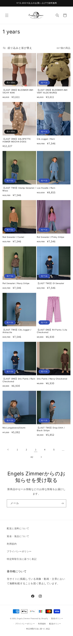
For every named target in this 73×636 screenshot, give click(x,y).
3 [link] (35, 449)
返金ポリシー (57, 618)
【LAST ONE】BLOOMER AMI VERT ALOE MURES (52, 91)
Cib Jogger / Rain (46, 139)
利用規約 (12, 543)
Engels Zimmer (23, 618)
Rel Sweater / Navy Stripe (16, 283)
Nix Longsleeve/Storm (14, 427)
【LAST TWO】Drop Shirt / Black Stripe (51, 429)
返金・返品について (18, 536)
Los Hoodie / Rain (46, 188)
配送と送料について (18, 528)
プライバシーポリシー (19, 551)
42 (32, 457)
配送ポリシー (55, 623)
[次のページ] (41, 457)
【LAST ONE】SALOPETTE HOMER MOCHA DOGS (17, 140)
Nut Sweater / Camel (13, 237)
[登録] (62, 503)
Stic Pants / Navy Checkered (52, 378)
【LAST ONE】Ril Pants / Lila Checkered (52, 331)
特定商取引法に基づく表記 (21, 559)
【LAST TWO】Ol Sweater (50, 283)
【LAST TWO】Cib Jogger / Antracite (17, 331)
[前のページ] (8, 449)
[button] (7, 15)
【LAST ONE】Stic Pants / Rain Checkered (19, 380)
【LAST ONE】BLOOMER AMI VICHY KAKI (18, 91)
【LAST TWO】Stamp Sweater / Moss (19, 189)
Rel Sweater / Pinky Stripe (50, 237)
